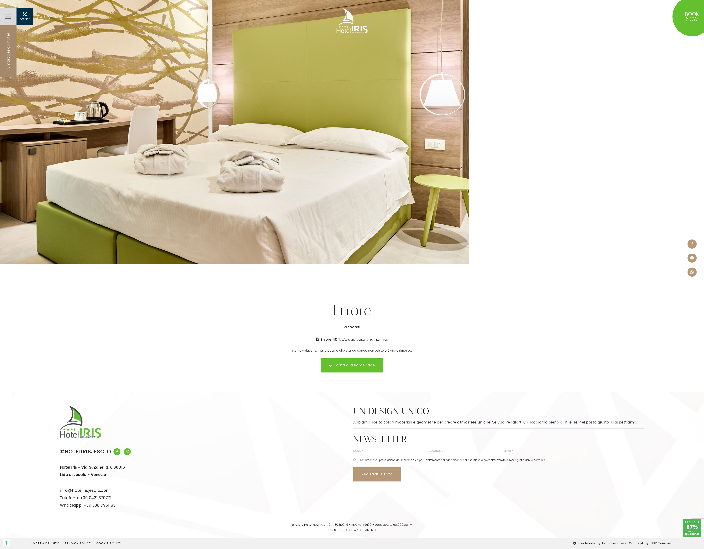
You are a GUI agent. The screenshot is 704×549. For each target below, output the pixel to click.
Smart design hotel (8, 51)
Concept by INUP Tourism (650, 543)
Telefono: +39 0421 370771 (85, 498)
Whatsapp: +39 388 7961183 (87, 505)
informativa (409, 460)
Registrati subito (377, 474)
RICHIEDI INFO (654, 16)
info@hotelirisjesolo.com (85, 490)
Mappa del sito (46, 543)
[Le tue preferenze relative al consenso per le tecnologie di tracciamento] (6, 542)
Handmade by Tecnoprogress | (603, 543)
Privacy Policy (78, 543)
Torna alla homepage (354, 365)
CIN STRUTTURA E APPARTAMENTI (352, 530)
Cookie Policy (108, 543)
